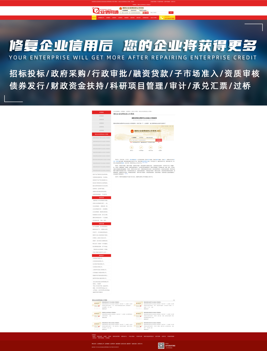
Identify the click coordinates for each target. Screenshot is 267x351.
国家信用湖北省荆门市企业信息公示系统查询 (101, 160)
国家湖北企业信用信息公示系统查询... (109, 309)
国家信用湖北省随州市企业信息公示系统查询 (101, 145)
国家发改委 (99, 333)
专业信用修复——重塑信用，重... (100, 203)
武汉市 (148, 156)
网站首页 (94, 17)
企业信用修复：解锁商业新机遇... (100, 208)
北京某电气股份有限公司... (99, 260)
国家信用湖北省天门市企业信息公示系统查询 (101, 163)
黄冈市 (117, 158)
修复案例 (126, 17)
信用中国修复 (167, 1)
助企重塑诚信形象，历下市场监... (100, 243)
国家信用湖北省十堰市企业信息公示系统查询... (111, 319)
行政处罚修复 (153, 1)
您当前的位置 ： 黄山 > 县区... (100, 217)
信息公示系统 (154, 17)
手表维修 (107, 334)
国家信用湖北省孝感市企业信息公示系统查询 (101, 152)
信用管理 (101, 116)
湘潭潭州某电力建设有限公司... (100, 275)
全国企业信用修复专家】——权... (100, 200)
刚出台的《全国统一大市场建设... (100, 240)
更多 (174, 296)
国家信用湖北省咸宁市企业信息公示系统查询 (101, 167)
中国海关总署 (139, 333)
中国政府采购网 (170, 333)
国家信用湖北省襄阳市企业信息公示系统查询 (101, 149)
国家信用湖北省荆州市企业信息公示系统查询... (152, 309)
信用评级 (101, 127)
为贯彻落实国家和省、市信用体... (100, 174)
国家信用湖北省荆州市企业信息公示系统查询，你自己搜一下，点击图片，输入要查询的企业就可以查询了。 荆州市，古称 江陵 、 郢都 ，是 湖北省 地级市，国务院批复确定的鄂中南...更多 (159, 313)
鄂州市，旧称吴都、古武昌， (122, 156)
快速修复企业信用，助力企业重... (100, 211)
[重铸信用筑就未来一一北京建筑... (100, 214)
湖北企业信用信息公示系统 (101, 131)
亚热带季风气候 (145, 158)
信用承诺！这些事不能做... (99, 185)
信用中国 (164, 333)
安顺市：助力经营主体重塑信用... (100, 237)
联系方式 (173, 1)
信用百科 (114, 17)
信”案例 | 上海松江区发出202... (100, 234)
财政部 (93, 333)
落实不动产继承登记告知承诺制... (100, 171)
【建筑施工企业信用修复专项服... (100, 197)
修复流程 (138, 17)
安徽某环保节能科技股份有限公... (100, 272)
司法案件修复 (160, 1)
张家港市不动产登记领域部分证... (100, 176)
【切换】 (133, 1)
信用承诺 (101, 123)
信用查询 (120, 17)
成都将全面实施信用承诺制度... (100, 188)
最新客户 (101, 252)
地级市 (135, 156)
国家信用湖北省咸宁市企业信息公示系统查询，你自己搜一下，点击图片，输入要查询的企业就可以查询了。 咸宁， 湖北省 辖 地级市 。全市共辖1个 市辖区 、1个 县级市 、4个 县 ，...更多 (159, 302)
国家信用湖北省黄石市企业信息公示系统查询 (101, 141)
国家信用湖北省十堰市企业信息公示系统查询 (101, 134)
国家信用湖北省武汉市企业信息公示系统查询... (152, 319)
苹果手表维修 (101, 334)
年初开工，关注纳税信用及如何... (100, 229)
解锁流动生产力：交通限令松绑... (100, 226)
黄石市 (157, 156)
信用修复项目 (146, 17)
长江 (165, 156)
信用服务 (108, 17)
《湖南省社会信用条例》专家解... (100, 246)
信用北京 (94, 334)
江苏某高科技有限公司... (98, 258)
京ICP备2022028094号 (114, 343)
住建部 (105, 333)
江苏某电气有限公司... (98, 255)
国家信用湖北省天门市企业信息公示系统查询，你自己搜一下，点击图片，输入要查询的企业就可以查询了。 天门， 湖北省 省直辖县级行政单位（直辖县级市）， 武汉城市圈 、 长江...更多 (117, 302)
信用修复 (101, 112)
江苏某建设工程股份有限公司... (100, 269)
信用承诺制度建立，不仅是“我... (100, 191)
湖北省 (131, 156)
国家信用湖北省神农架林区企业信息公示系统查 (101, 156)
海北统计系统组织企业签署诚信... (100, 179)
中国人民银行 (132, 333)
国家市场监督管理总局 (149, 333)
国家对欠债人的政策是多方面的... (100, 231)
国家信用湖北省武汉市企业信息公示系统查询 (101, 138)
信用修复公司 (101, 17)
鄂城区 (122, 159)
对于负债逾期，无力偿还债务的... (100, 223)
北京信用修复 (116, 108)
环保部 (109, 333)
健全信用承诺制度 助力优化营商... (100, 182)
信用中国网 (157, 333)
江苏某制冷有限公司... (98, 263)
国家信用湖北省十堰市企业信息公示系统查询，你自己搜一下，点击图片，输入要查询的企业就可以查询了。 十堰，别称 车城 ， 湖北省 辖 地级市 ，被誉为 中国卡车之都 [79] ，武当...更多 (117, 323)
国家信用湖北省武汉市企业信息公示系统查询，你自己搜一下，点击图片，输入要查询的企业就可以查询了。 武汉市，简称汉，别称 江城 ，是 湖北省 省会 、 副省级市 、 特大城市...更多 (159, 323)
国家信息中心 (124, 333)
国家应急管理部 (116, 333)
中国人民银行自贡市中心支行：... (100, 249)
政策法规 (132, 17)
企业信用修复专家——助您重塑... (100, 205)
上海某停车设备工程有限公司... (100, 266)
